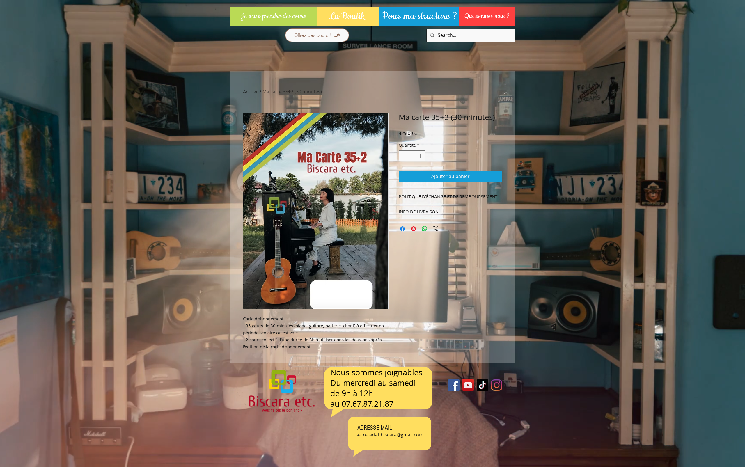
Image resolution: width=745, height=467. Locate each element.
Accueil (250, 91)
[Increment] (421, 156)
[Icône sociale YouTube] (468, 385)
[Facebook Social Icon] (454, 385)
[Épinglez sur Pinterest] (413, 228)
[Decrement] (403, 156)
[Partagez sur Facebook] (402, 228)
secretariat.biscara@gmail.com (389, 435)
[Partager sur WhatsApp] (424, 228)
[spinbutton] (412, 156)
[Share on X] (435, 228)
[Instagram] (496, 385)
